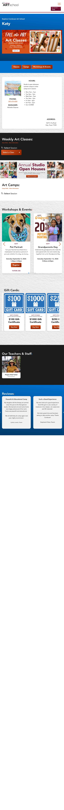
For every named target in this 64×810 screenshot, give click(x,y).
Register (16, 265)
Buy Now (14, 327)
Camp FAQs (5, 188)
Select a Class (11, 152)
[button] (4, 244)
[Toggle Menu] (59, 4)
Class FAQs (5, 142)
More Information (13, 142)
